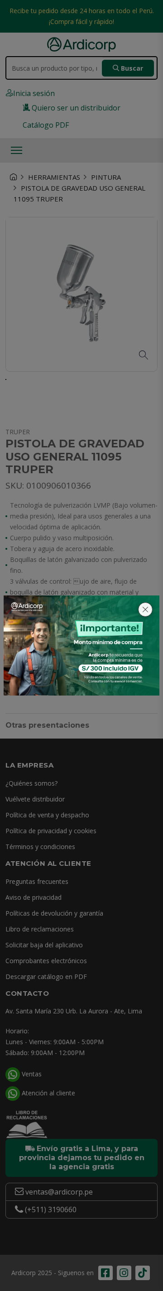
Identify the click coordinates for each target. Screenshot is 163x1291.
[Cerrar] (145, 609)
